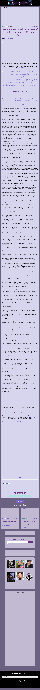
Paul (17, 582)
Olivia (26, 584)
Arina (8, 583)
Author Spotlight (5, 26)
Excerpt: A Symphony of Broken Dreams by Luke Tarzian (30, 523)
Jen (25, 569)
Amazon (28, 409)
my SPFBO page (22, 67)
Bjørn (17, 569)
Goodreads (24, 409)
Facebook (19, 409)
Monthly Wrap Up (5, 518)
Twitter (15, 409)
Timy (6, 38)
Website (11, 409)
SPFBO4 (10, 26)
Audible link (32, 417)
